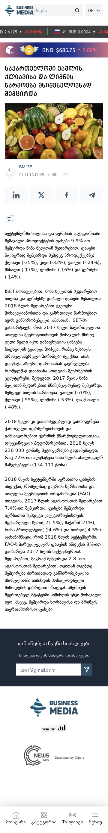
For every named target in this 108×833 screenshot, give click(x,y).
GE (91, 10)
